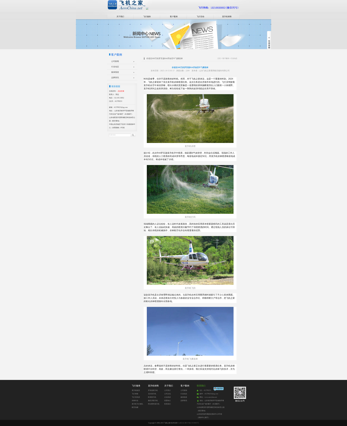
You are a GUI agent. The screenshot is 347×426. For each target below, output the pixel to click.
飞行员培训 (136, 397)
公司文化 (167, 394)
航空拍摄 (135, 407)
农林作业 (135, 400)
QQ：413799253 (205, 390)
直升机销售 (227, 17)
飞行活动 (200, 17)
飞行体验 (135, 394)
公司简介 (167, 390)
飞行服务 (147, 17)
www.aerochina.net (211, 397)
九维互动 (181, 423)
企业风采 (167, 397)
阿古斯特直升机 (153, 404)
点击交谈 (219, 389)
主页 (219, 58)
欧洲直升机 (152, 397)
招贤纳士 (167, 400)
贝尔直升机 (152, 394)
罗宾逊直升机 (153, 390)
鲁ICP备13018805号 (192, 423)
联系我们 (167, 404)
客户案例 (174, 17)
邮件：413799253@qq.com (209, 394)
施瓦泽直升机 (153, 400)
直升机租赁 (136, 390)
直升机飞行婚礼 (137, 404)
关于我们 (120, 17)
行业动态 (115, 67)
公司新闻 (115, 61)
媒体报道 (115, 72)
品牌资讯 (115, 78)
